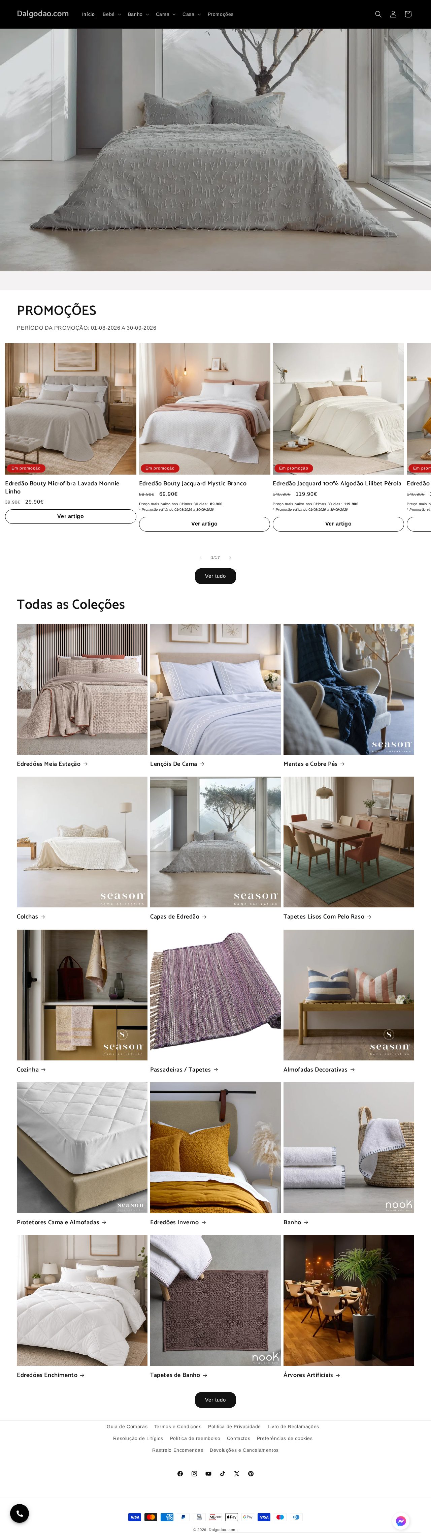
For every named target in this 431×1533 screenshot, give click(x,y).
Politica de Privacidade (234, 1426)
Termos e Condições (178, 1426)
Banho (292, 1223)
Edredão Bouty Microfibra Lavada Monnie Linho (62, 488)
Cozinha (28, 1070)
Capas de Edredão (175, 917)
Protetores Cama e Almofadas (58, 1223)
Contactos (238, 1438)
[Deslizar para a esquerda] (200, 557)
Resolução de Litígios (138, 1438)
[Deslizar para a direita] (230, 557)
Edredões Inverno (174, 1223)
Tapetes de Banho (175, 1375)
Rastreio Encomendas (177, 1450)
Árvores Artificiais (308, 1375)
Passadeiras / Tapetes (180, 1070)
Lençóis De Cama (173, 764)
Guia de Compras (127, 1426)
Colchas (27, 917)
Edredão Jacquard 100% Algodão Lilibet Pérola (337, 484)
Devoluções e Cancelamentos (244, 1450)
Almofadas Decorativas (316, 1070)
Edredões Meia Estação (49, 764)
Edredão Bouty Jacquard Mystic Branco (193, 484)
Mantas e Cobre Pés (311, 764)
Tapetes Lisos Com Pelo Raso (324, 917)
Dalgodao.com (222, 1530)
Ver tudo (215, 576)
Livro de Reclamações (293, 1426)
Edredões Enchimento (47, 1375)
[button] (111, 14)
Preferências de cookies (285, 1438)
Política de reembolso (195, 1438)
